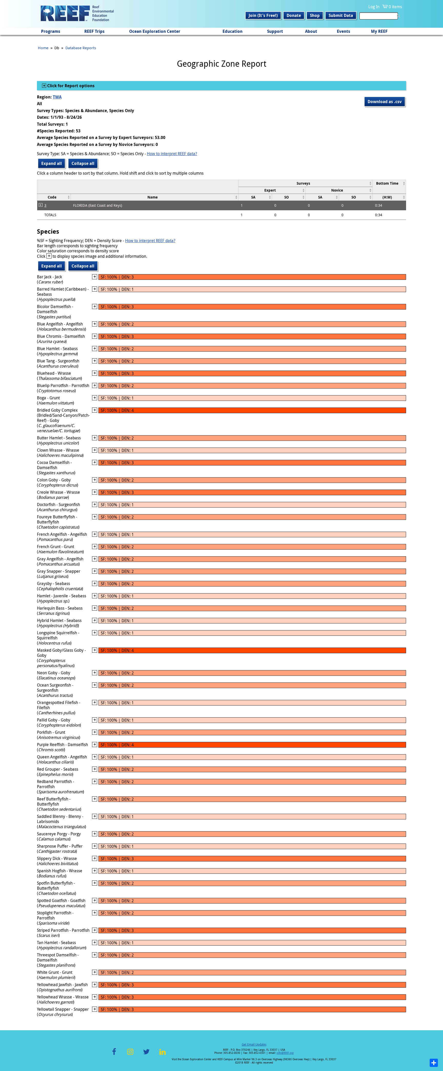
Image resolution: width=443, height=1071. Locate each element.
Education (233, 31)
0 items (395, 6)
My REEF (379, 31)
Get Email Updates (254, 1044)
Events (343, 31)
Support (275, 31)
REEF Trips (94, 31)
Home (43, 47)
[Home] (77, 14)
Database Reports (80, 47)
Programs (50, 31)
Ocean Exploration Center (154, 31)
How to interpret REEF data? (172, 153)
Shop (315, 15)
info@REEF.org (285, 1053)
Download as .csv (385, 101)
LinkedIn (162, 1054)
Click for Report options (70, 85)
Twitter (146, 1054)
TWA (57, 97)
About (311, 31)
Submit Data (341, 15)
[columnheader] (305, 183)
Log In (373, 6)
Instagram (130, 1054)
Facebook (114, 1054)
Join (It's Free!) (263, 15)
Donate (294, 15)
